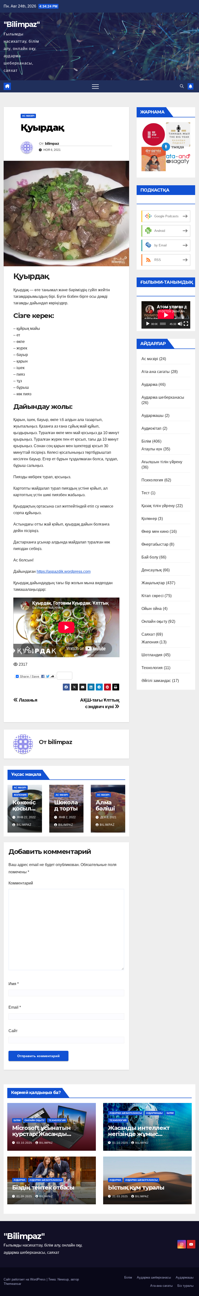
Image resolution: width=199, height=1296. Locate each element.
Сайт (12, 1031)
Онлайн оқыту (154, 621)
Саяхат (148, 634)
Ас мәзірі (28, 115)
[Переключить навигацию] (95, 86)
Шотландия (152, 655)
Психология (152, 480)
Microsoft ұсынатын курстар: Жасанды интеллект (41, 1133)
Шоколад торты (66, 805)
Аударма (149, 384)
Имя (13, 984)
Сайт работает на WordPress (25, 1279)
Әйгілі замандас (156, 681)
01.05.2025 (25, 1196)
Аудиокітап (151, 428)
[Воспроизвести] (147, 323)
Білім (146, 441)
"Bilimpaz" (22, 24)
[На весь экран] (185, 323)
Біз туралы (185, 1286)
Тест (145, 493)
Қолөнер (149, 519)
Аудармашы (152, 415)
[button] (182, 86)
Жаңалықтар (153, 583)
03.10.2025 (25, 1142)
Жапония (20, 795)
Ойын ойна (151, 609)
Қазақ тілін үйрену (158, 506)
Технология (152, 668)
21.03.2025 (120, 1196)
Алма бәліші (105, 805)
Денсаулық (151, 570)
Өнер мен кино (155, 531)
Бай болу (149, 557)
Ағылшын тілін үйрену (161, 462)
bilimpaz (52, 143)
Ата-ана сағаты (155, 372)
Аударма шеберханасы (162, 397)
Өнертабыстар (154, 544)
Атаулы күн (151, 449)
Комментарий (20, 883)
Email (14, 1007)
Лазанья (27, 700)
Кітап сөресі (152, 596)
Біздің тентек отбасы (43, 1187)
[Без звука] (180, 323)
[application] (165, 315)
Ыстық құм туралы (136, 1187)
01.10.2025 (120, 1142)
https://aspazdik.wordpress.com (64, 571)
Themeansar (12, 1284)
